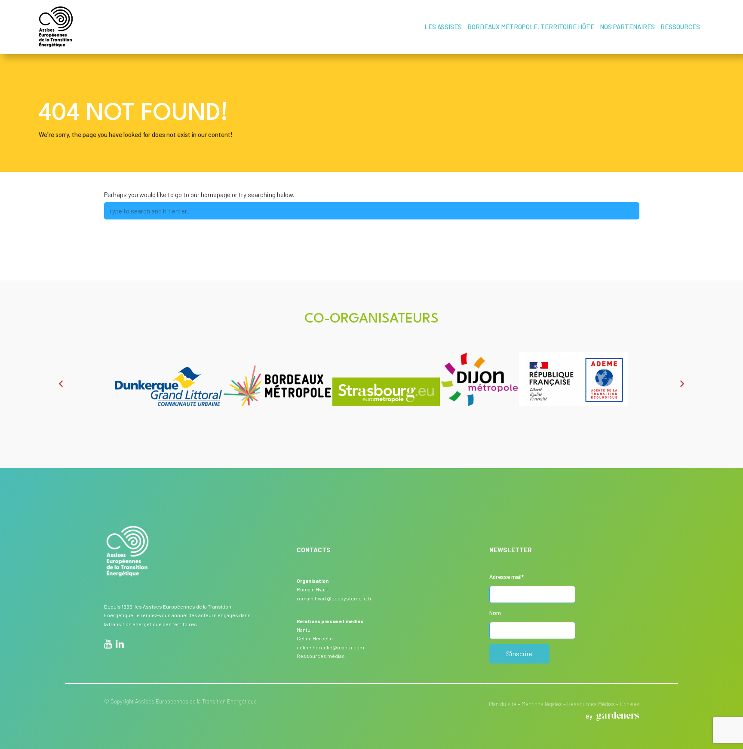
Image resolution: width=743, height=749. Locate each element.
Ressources (680, 26)
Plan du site (502, 703)
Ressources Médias (591, 703)
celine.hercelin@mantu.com (330, 647)
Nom (495, 612)
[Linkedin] (120, 645)
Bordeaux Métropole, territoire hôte (530, 26)
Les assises (443, 26)
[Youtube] (108, 645)
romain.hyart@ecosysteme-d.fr (334, 598)
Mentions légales (542, 703)
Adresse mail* (506, 576)
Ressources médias (321, 656)
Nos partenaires (627, 26)
